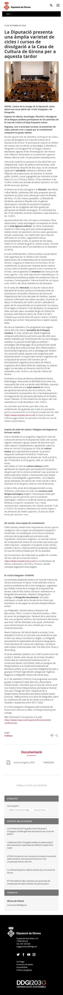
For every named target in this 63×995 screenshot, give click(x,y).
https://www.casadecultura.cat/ (19, 415)
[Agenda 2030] (31, 983)
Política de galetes (24, 970)
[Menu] (59, 5)
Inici (8, 14)
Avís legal (20, 961)
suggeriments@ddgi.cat (26, 946)
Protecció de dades (24, 964)
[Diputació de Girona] (18, 5)
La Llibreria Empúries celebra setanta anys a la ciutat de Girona (31, 871)
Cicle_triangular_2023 (24, 762)
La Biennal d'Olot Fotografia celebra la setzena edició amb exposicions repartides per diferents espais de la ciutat (30, 845)
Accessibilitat (22, 967)
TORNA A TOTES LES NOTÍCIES (31, 785)
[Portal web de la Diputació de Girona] (24, 931)
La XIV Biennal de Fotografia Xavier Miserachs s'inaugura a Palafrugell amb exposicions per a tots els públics (30, 831)
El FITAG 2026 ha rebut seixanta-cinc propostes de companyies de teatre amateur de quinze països (28, 882)
